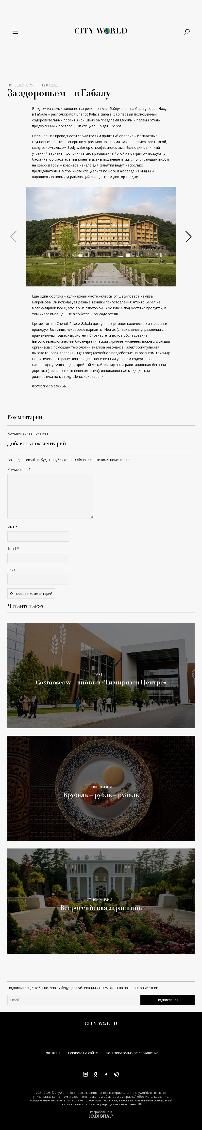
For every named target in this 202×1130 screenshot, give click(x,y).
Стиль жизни (99, 786)
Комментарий (19, 469)
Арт (99, 674)
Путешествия (20, 85)
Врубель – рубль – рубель (101, 794)
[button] (85, 282)
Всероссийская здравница (101, 907)
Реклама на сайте (83, 1052)
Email (13, 548)
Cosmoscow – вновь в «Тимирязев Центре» (101, 682)
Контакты (52, 1052)
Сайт (11, 569)
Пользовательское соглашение (132, 1052)
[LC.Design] (101, 1116)
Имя (12, 527)
